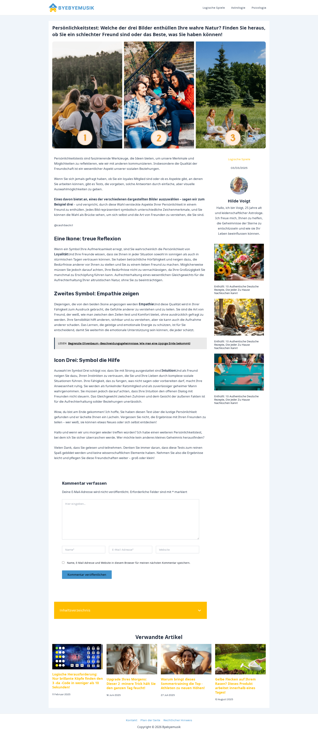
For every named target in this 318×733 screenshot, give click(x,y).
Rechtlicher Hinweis (177, 720)
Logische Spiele (239, 159)
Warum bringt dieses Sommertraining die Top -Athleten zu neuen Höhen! (183, 683)
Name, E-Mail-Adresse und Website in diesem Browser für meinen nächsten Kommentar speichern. (128, 562)
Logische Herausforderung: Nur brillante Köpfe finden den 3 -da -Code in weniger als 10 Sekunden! (77, 680)
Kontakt (131, 720)
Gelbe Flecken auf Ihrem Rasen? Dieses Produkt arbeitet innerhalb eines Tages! (235, 685)
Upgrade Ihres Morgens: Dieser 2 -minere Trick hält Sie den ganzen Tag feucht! (131, 683)
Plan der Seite (150, 720)
